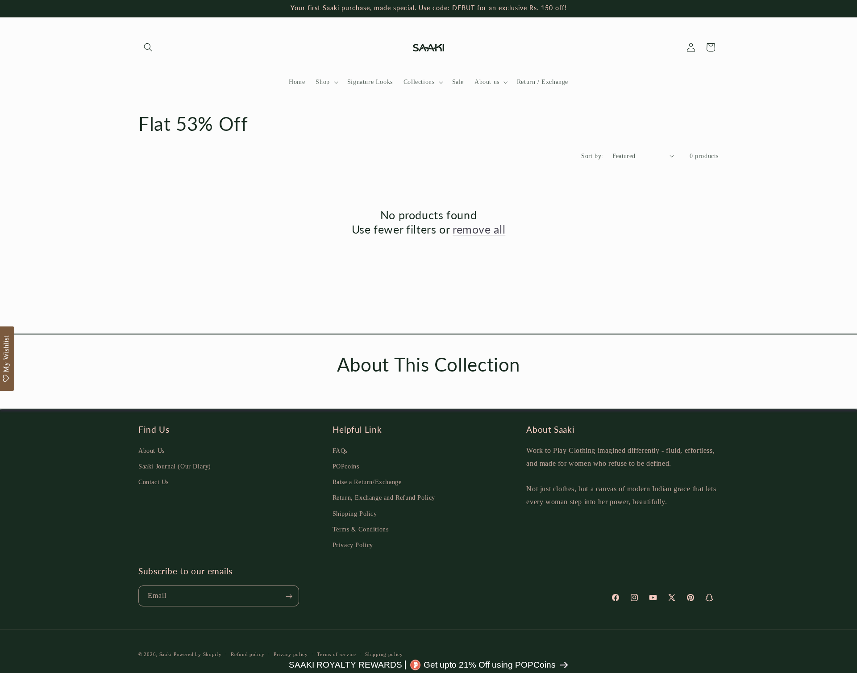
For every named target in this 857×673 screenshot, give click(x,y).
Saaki (165, 654)
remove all (479, 229)
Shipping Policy (355, 513)
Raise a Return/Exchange (367, 481)
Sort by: (592, 156)
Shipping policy (384, 653)
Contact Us (153, 481)
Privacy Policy (353, 544)
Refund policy (247, 653)
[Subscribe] (289, 596)
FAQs (340, 450)
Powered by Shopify (198, 654)
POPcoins (346, 466)
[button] (148, 47)
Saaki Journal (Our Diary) (174, 466)
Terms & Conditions (361, 529)
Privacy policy (291, 653)
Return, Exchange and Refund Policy (384, 497)
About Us (151, 450)
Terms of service (336, 653)
